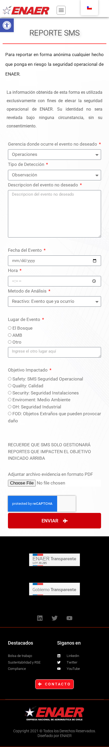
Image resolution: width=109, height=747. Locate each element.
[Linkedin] (40, 618)
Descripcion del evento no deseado (43, 184)
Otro (16, 342)
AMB (17, 335)
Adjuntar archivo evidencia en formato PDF (50, 474)
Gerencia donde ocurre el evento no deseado (53, 144)
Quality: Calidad (27, 385)
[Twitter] (54, 618)
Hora (13, 270)
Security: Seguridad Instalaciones (45, 392)
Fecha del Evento (25, 250)
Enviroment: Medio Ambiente (41, 399)
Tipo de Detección (26, 164)
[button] (7, 25)
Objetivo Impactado (28, 370)
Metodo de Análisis (28, 291)
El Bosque (22, 328)
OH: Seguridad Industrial (36, 406)
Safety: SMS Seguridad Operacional (47, 379)
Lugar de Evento (24, 319)
